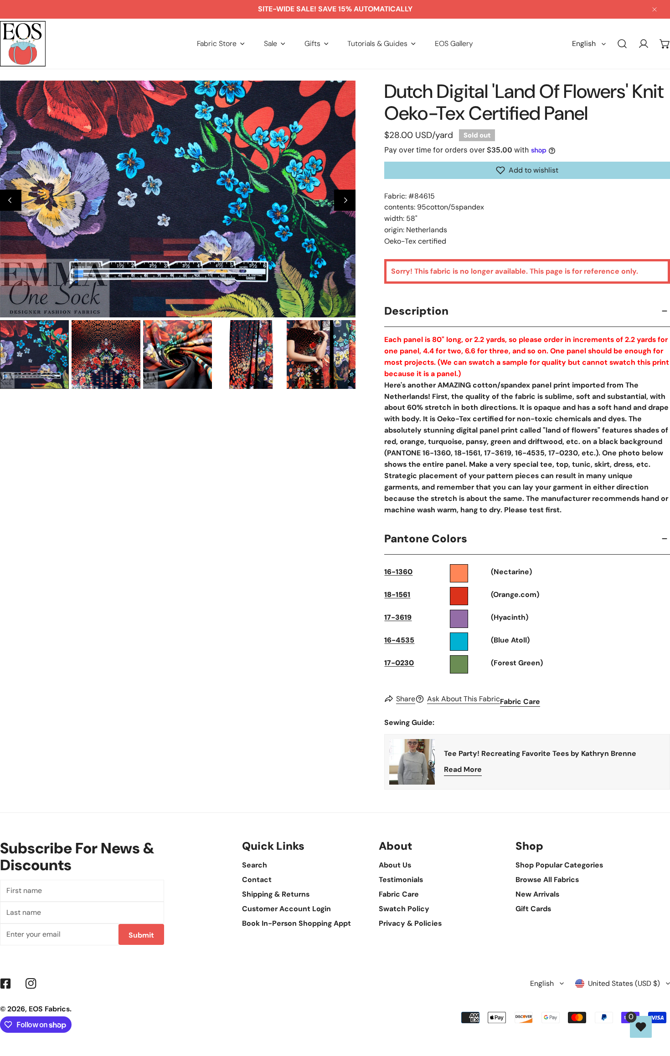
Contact (257, 879)
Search (254, 865)
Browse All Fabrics (547, 879)
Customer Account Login (286, 908)
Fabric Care (520, 701)
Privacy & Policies (410, 923)
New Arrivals (537, 894)
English (584, 43)
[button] (220, 43)
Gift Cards (533, 908)
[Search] (622, 44)
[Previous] (10, 200)
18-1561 (397, 594)
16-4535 (399, 640)
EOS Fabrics (49, 1009)
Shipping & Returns (275, 894)
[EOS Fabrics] (23, 43)
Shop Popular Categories (559, 865)
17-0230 (399, 663)
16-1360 (398, 571)
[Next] (345, 200)
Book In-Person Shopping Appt (296, 923)
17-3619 (398, 617)
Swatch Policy (404, 908)
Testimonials (401, 879)
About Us (395, 865)
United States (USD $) (624, 983)
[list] (178, 199)
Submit (141, 935)
